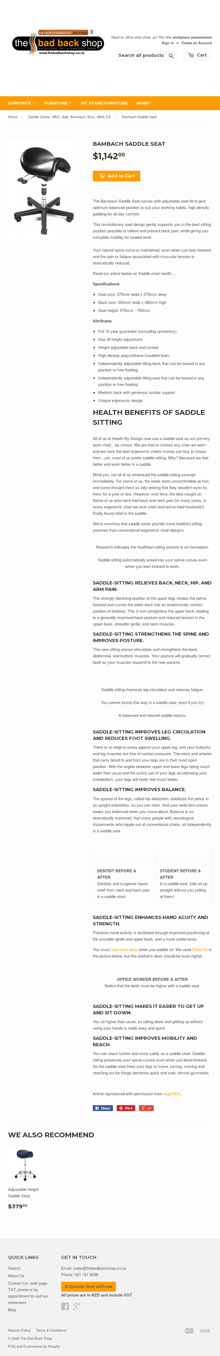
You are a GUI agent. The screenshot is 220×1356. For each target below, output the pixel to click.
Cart (201, 55)
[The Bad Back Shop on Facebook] (65, 1308)
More (143, 103)
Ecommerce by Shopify (41, 1346)
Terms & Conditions (51, 1330)
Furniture (56, 103)
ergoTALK (172, 1093)
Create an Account (197, 42)
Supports (20, 103)
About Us (16, 1275)
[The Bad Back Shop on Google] (77, 1308)
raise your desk (124, 949)
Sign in (168, 42)
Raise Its (200, 949)
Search (14, 1268)
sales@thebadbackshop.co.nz (99, 1268)
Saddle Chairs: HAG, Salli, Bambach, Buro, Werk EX (69, 116)
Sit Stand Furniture (104, 103)
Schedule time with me (88, 1286)
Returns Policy (19, 1330)
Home (12, 116)
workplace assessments (192, 37)
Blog (12, 1309)
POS (12, 1346)
